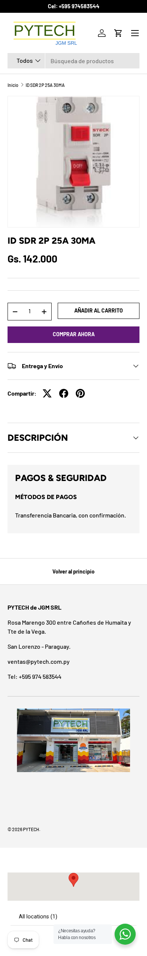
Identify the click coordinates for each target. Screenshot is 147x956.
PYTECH (31, 829)
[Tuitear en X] (47, 393)
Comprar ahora (74, 334)
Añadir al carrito (98, 310)
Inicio (13, 85)
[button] (118, 33)
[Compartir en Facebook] (63, 393)
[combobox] (73, 60)
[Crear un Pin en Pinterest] (80, 393)
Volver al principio (73, 571)
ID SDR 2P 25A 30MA (45, 85)
